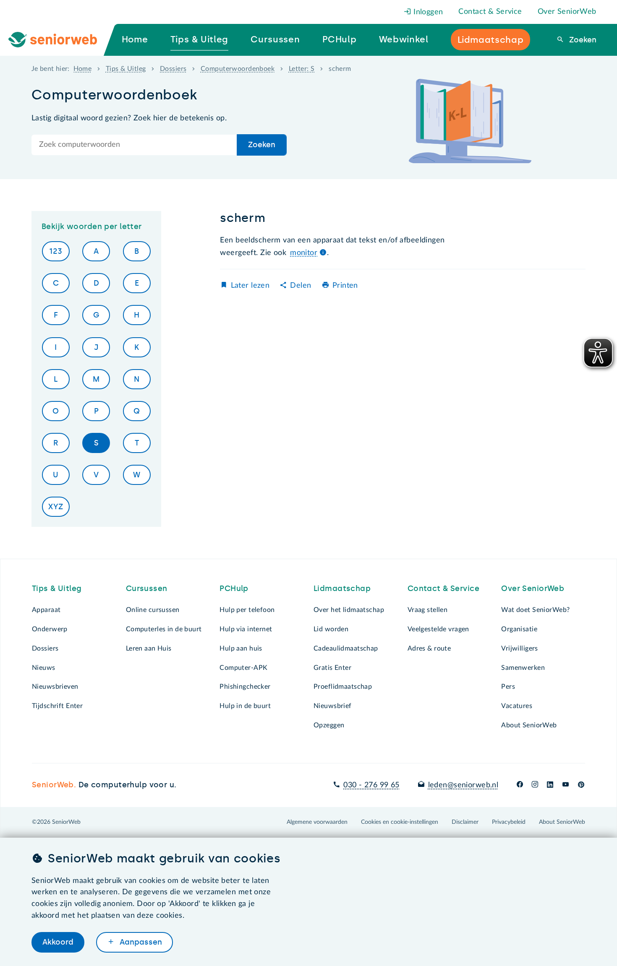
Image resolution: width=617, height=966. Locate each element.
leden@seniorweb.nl (463, 785)
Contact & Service (490, 12)
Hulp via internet (246, 629)
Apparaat (46, 610)
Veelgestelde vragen (438, 629)
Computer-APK (243, 667)
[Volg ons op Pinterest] (581, 785)
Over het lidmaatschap (349, 610)
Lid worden (331, 629)
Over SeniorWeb (567, 12)
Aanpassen (140, 942)
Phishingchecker (245, 686)
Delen (300, 285)
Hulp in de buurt (245, 706)
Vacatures (516, 706)
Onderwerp (50, 629)
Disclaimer (465, 822)
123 (55, 251)
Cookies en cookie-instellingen (399, 822)
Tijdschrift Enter (57, 706)
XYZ (55, 506)
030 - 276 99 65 (371, 785)
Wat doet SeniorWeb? (535, 610)
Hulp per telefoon (247, 610)
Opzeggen (329, 725)
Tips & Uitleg (126, 68)
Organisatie (519, 629)
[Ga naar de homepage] (59, 40)
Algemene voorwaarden (317, 822)
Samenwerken (523, 667)
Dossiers (173, 68)
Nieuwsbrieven (55, 686)
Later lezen (250, 285)
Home (82, 68)
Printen (345, 285)
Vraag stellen (428, 610)
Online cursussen (153, 610)
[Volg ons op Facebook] (519, 785)
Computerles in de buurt (164, 629)
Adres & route (429, 648)
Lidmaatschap (342, 588)
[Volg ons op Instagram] (535, 785)
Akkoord (57, 942)
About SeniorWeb (529, 725)
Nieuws (43, 667)
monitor (303, 253)
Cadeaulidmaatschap (346, 648)
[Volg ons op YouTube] (566, 785)
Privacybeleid (508, 822)
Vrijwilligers (519, 648)
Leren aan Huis (149, 648)
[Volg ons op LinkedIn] (550, 785)
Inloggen (427, 12)
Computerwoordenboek (238, 68)
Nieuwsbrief (333, 706)
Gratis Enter (332, 667)
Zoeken (581, 39)
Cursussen (146, 588)
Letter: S (302, 68)
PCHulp (234, 588)
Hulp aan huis (241, 648)
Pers (508, 686)
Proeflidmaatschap (343, 686)
